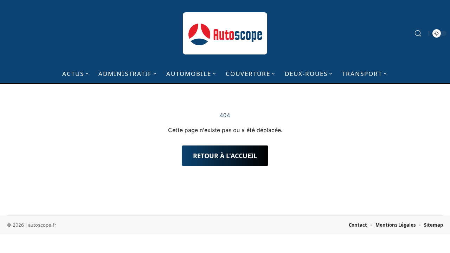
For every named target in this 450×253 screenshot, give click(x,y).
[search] (418, 33)
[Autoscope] (225, 33)
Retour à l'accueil (225, 155)
